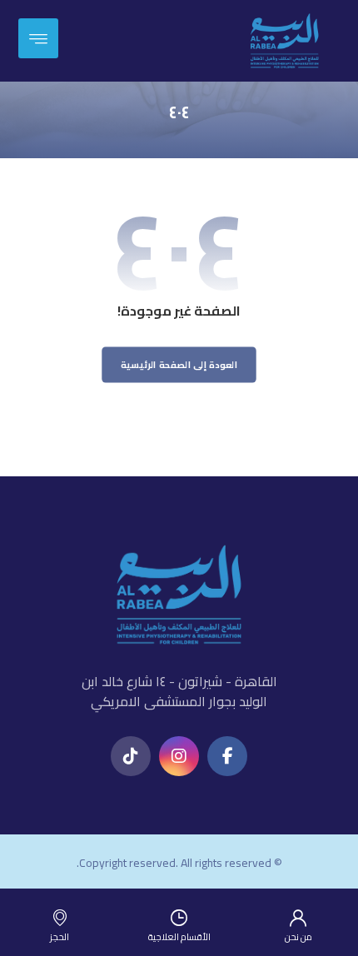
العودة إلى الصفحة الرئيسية (179, 365)
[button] (227, 756)
